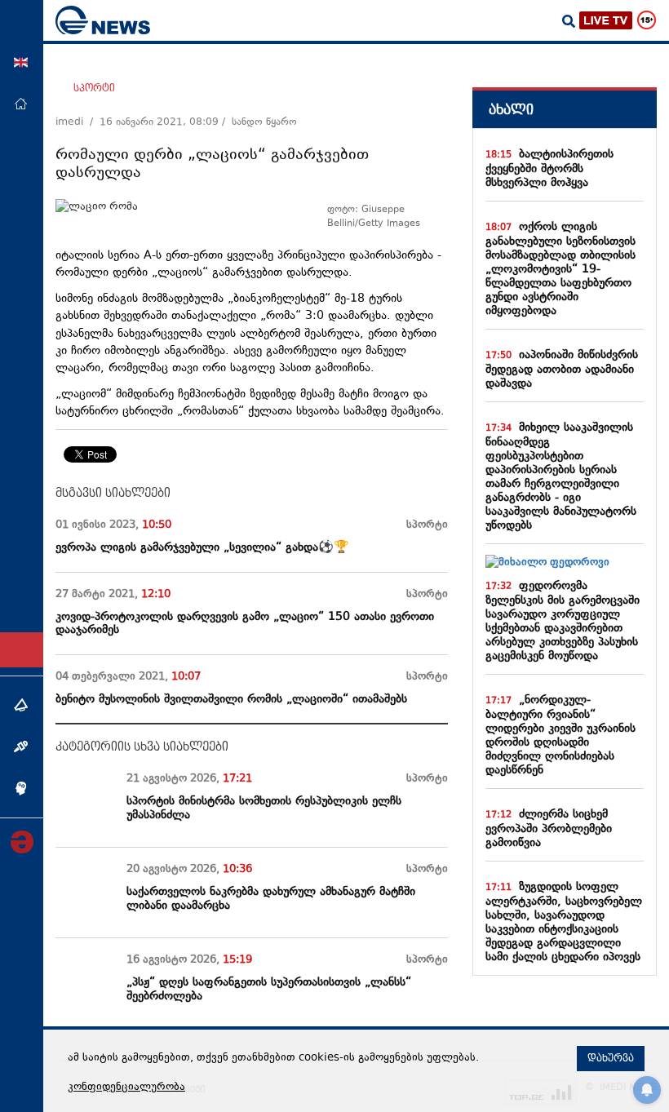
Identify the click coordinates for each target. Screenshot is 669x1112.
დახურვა (610, 1058)
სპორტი (94, 88)
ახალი (511, 109)
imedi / (77, 122)
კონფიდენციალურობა (126, 1087)
